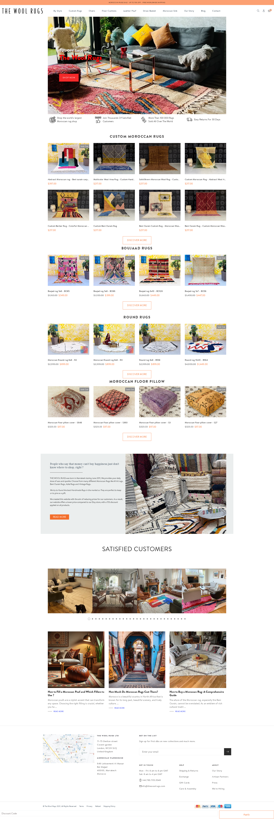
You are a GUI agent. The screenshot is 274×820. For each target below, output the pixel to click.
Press (214, 782)
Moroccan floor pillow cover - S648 (65, 422)
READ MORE (59, 516)
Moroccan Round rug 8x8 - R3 (107, 360)
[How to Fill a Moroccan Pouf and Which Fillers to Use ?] (76, 659)
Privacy (89, 806)
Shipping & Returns (188, 770)
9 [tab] (116, 618)
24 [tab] (167, 618)
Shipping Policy (109, 806)
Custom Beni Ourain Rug (105, 226)
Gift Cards (184, 782)
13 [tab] (130, 618)
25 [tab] (171, 618)
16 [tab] (140, 618)
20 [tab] (154, 618)
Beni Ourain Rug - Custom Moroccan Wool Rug (207, 226)
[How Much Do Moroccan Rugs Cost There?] (137, 659)
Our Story (217, 770)
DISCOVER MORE (137, 240)
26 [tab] (174, 618)
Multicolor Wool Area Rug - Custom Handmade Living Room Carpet (125, 179)
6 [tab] (106, 618)
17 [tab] (143, 618)
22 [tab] (161, 618)
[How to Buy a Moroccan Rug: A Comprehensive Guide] (198, 659)
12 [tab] (126, 618)
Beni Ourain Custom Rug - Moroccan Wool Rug (161, 226)
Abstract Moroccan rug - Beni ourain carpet (69, 179)
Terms (81, 806)
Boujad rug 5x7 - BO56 (195, 291)
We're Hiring (218, 788)
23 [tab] (164, 618)
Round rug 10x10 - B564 (196, 360)
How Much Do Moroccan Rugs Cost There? (133, 692)
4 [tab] (99, 618)
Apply (246, 814)
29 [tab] (185, 618)
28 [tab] (181, 618)
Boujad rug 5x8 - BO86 (104, 291)
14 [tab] (133, 618)
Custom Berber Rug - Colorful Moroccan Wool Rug (72, 226)
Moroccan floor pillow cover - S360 (110, 422)
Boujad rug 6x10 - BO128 (151, 291)
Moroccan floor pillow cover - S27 (201, 422)
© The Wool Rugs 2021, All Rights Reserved (59, 806)
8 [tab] (113, 618)
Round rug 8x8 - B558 (149, 360)
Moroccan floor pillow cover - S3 (155, 422)
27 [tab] (178, 618)
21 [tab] (157, 618)
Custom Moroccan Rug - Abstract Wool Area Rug (208, 179)
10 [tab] (119, 618)
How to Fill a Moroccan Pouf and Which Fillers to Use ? (76, 693)
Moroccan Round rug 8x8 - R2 (62, 360)
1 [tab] (89, 618)
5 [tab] (102, 618)
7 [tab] (109, 618)
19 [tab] (150, 618)
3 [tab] (95, 618)
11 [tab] (123, 618)
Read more (59, 711)
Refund (98, 806)
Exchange (184, 776)
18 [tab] (147, 618)
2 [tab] (92, 618)
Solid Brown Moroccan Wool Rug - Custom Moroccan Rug (166, 179)
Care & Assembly (187, 788)
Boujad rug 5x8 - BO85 (58, 291)
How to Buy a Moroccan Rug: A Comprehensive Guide (197, 693)
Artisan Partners (220, 776)
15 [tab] (137, 618)
